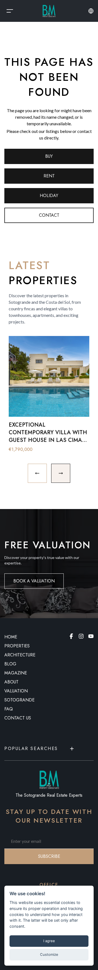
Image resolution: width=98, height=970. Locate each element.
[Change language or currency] (91, 11)
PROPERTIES (17, 646)
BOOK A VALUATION (34, 581)
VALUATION (16, 691)
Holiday (49, 195)
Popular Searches (31, 748)
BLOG (10, 664)
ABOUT (11, 682)
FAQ (8, 709)
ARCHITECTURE (19, 655)
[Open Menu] (9, 11)
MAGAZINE (15, 673)
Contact (49, 215)
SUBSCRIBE (49, 856)
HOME (10, 637)
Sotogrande (19, 700)
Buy (49, 156)
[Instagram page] (81, 636)
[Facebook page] (71, 636)
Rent (49, 176)
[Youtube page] (91, 636)
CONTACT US (17, 718)
